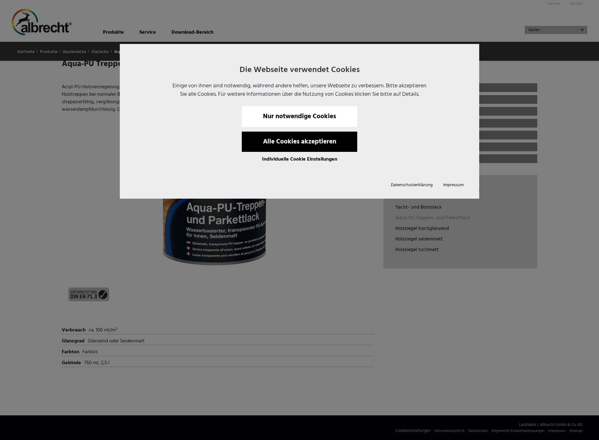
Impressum (453, 185)
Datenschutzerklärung (412, 185)
